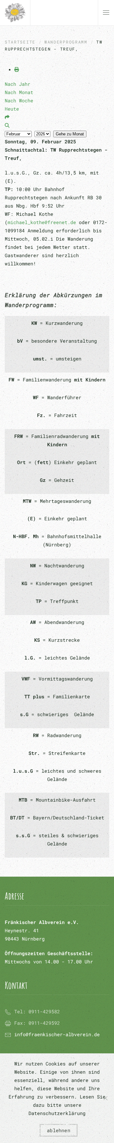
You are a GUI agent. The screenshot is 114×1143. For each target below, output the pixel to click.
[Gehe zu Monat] (7, 117)
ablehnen (58, 1130)
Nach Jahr (17, 84)
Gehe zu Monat (70, 134)
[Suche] (7, 125)
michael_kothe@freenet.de (42, 222)
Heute (12, 109)
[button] (106, 12)
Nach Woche (19, 100)
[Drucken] (16, 69)
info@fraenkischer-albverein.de (57, 1034)
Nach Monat (19, 92)
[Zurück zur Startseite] (15, 12)
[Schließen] (105, 1098)
